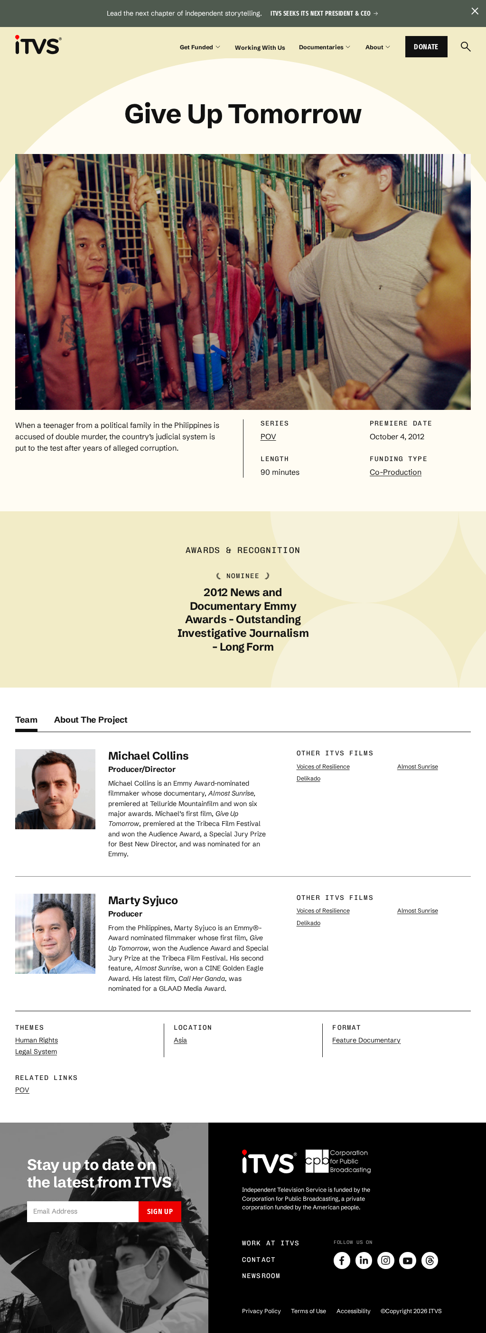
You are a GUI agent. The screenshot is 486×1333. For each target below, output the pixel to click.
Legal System (36, 1051)
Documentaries (321, 47)
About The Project (90, 720)
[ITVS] (38, 45)
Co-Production (395, 472)
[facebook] (342, 1260)
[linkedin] (364, 1260)
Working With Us (260, 47)
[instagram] (385, 1260)
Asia (180, 1040)
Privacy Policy (261, 1311)
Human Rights (36, 1040)
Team (26, 720)
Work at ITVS (271, 1243)
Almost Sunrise (417, 766)
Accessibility (353, 1311)
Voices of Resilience (323, 766)
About (374, 47)
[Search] (466, 47)
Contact (259, 1260)
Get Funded (196, 47)
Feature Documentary (366, 1040)
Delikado (308, 778)
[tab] (26, 723)
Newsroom (261, 1276)
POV (268, 436)
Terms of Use (308, 1311)
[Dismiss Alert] (474, 11)
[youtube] (407, 1260)
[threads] (430, 1260)
